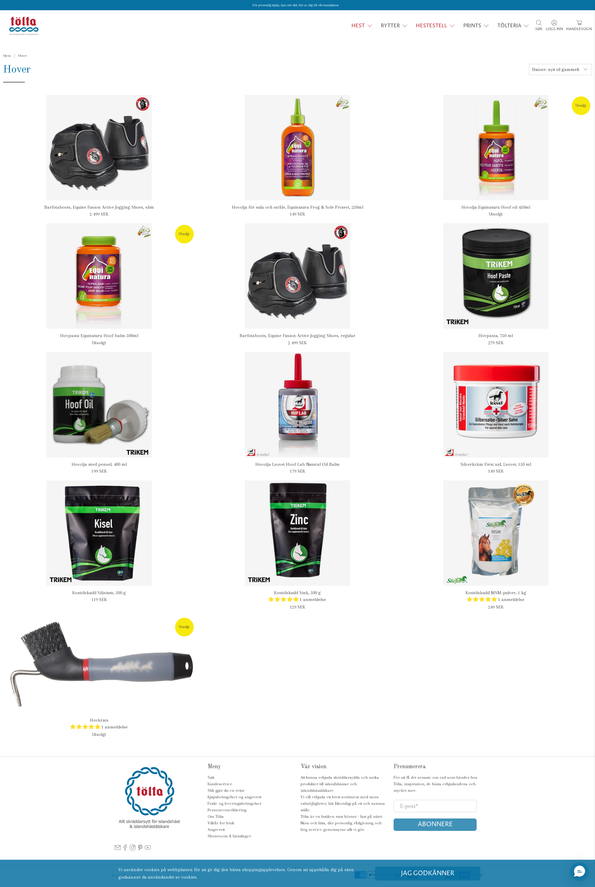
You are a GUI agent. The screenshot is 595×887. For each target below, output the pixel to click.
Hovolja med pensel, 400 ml (99, 464)
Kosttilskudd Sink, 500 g (297, 592)
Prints (472, 25)
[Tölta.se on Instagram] (132, 849)
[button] (579, 871)
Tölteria (509, 25)
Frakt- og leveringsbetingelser (235, 803)
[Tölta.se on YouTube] (148, 849)
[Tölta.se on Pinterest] (140, 849)
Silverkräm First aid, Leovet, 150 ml (496, 464)
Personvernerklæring (227, 810)
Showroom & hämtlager (229, 836)
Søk (211, 777)
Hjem (7, 56)
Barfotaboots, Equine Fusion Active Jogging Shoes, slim (99, 207)
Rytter (390, 25)
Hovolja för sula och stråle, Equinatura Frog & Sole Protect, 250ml (297, 207)
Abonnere (435, 824)
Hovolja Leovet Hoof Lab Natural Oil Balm (297, 464)
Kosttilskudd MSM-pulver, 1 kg (495, 592)
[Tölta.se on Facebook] (125, 849)
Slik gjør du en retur (226, 790)
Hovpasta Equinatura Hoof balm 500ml (99, 335)
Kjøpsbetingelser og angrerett (234, 797)
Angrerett (216, 829)
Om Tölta (216, 816)
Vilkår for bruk (221, 823)
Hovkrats (99, 720)
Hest (358, 25)
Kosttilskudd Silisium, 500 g (99, 592)
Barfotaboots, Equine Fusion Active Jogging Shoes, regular (297, 335)
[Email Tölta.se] (118, 849)
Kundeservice (220, 784)
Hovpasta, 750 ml (495, 335)
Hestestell (431, 25)
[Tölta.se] (24, 26)
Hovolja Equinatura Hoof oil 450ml (495, 207)
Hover (22, 56)
